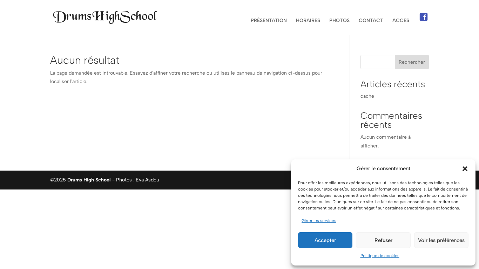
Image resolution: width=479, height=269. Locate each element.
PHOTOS (339, 20)
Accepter (325, 240)
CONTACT (371, 20)
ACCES (400, 20)
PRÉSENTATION (269, 20)
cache (367, 96)
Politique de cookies (379, 255)
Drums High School (89, 180)
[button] (464, 168)
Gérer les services (319, 220)
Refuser (383, 240)
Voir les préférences (441, 240)
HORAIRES (308, 20)
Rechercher (412, 62)
